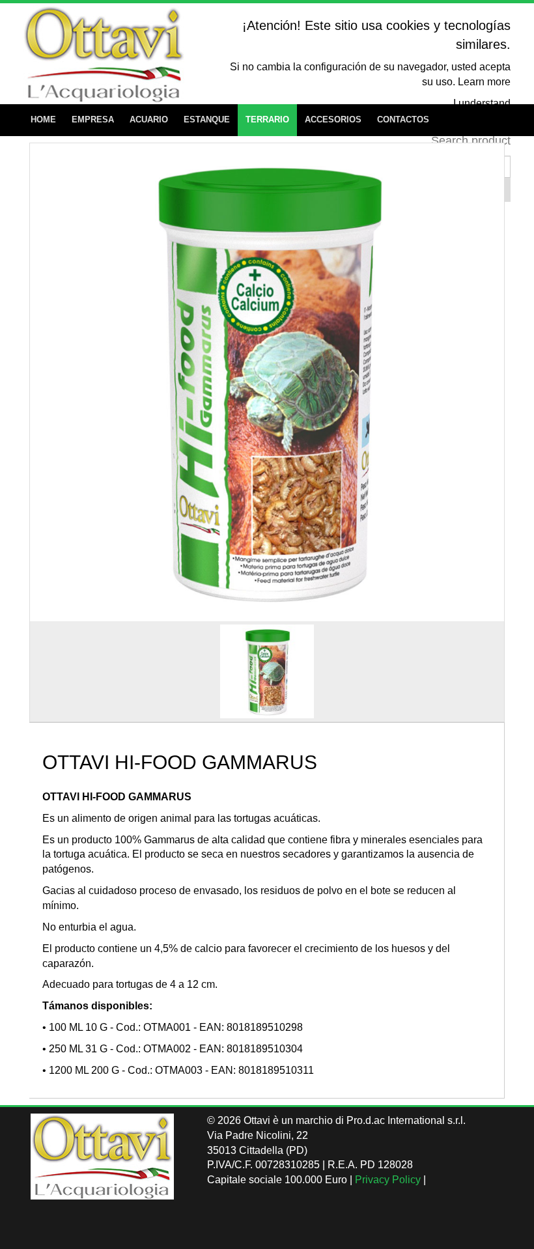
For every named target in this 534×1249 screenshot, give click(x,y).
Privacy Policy (388, 1179)
